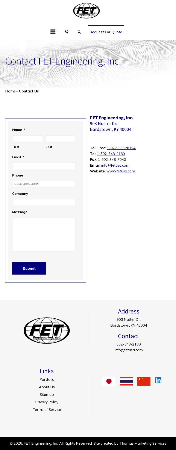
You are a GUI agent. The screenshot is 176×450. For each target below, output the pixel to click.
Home (10, 91)
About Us (47, 387)
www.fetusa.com (120, 171)
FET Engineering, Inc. (41, 443)
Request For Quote (106, 32)
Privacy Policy (46, 402)
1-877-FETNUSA (121, 148)
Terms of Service (47, 409)
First (15, 147)
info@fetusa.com (115, 165)
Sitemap (47, 394)
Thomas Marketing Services (142, 443)
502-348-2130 (128, 344)
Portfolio (46, 379)
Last (49, 147)
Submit (29, 268)
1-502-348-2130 (111, 153)
